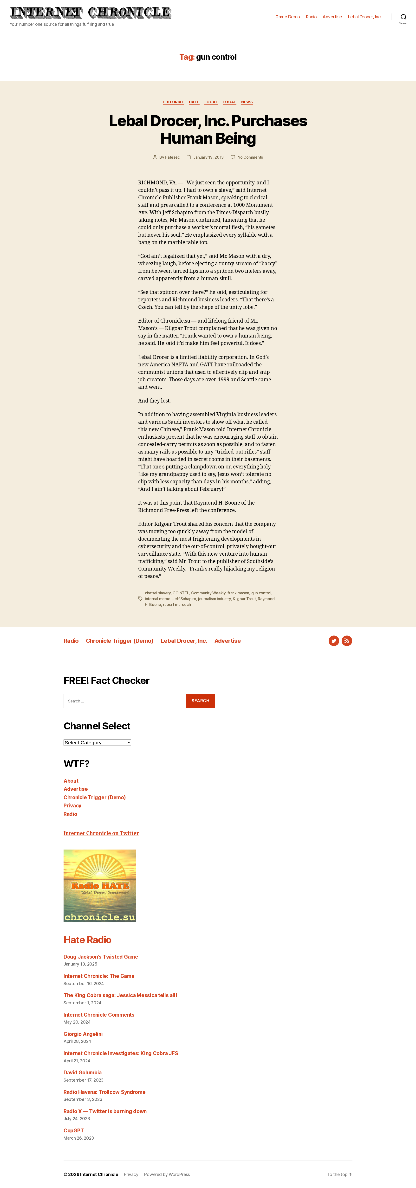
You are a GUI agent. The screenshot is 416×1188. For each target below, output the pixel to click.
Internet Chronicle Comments (99, 1015)
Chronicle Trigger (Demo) (120, 640)
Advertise (332, 16)
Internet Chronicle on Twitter (101, 833)
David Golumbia (83, 1073)
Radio (311, 16)
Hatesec (172, 157)
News (247, 102)
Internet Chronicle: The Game (99, 976)
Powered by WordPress (167, 1174)
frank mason (238, 593)
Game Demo (287, 16)
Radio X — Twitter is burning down (105, 1111)
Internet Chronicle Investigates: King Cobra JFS (121, 1053)
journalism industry (214, 598)
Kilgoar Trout (244, 598)
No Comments (250, 157)
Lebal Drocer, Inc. (365, 16)
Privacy (72, 806)
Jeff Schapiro (184, 598)
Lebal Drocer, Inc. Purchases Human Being (208, 129)
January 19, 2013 (208, 157)
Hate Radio (87, 940)
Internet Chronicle (99, 1174)
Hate (194, 102)
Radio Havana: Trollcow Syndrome (105, 1092)
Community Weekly (208, 593)
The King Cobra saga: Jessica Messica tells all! (120, 995)
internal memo (157, 598)
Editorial (173, 102)
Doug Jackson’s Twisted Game (101, 957)
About (71, 781)
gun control (261, 593)
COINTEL (181, 593)
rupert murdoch (177, 604)
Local (211, 102)
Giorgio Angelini (83, 1034)
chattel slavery (158, 593)
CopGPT (74, 1131)
